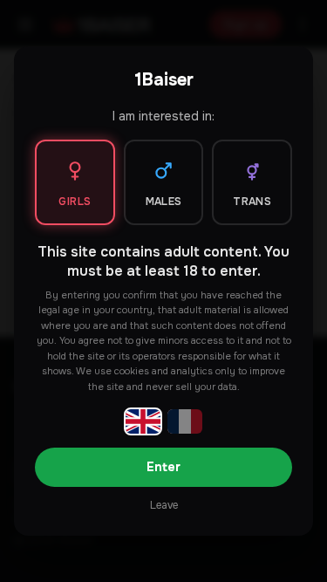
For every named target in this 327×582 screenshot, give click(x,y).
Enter (163, 467)
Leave (164, 505)
